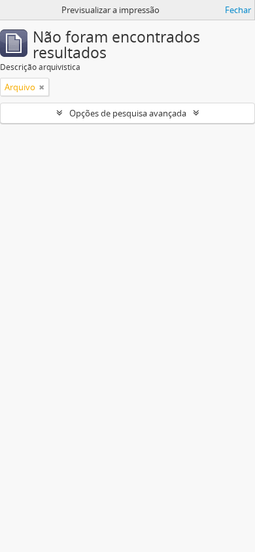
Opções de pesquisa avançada (127, 113)
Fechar (238, 10)
